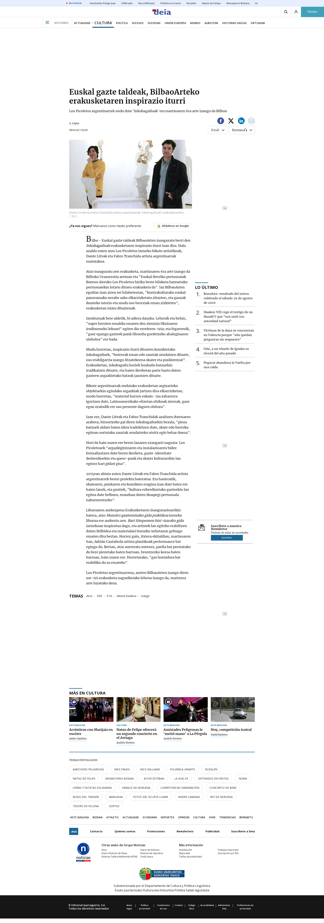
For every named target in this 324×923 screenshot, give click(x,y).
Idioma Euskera (126, 595)
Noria (243, 778)
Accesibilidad (207, 905)
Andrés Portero (125, 742)
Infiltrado (122, 769)
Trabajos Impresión (228, 849)
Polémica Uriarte (182, 769)
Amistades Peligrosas (88, 769)
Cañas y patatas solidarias (92, 787)
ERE (99, 595)
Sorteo (114, 806)
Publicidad (212, 831)
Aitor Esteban (154, 778)
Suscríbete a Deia (243, 831)
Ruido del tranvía (86, 797)
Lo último (206, 287)
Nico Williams (150, 769)
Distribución (185, 849)
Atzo (89, 595)
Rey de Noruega (221, 797)
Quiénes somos (125, 831)
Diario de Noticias (149, 849)
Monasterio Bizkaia (119, 778)
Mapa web (184, 853)
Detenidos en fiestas (213, 778)
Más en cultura (87, 693)
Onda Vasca (146, 856)
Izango (145, 595)
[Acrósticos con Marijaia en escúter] (91, 709)
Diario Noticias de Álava (114, 853)
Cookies (179, 905)
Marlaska (116, 797)
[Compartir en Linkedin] (241, 121)
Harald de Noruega (136, 787)
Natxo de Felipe (84, 778)
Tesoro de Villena (86, 806)
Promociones (156, 831)
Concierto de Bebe (222, 787)
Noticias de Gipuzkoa (151, 853)
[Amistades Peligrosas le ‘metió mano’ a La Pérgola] (186, 709)
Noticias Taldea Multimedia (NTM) (119, 856)
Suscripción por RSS (228, 853)
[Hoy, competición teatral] (233, 709)
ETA (109, 595)
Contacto (96, 831)
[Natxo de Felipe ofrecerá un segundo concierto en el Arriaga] (138, 709)
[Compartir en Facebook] (220, 121)
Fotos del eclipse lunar (150, 797)
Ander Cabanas (189, 797)
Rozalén (211, 769)
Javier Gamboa (77, 738)
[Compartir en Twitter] (231, 121)
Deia (104, 849)
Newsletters (185, 831)
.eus (74, 831)
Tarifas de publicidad (190, 856)
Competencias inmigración (179, 787)
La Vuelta (181, 778)
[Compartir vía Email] (251, 121)
